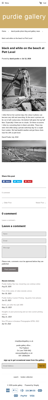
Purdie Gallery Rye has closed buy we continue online (21, 284)
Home (4, 31)
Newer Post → (41, 203)
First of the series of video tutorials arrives (17, 291)
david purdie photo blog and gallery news (25, 31)
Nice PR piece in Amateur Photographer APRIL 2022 (20, 321)
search (16, 377)
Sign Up (42, 366)
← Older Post (7, 203)
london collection (27, 377)
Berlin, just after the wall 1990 (12, 305)
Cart (44, 3)
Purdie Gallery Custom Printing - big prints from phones (21, 298)
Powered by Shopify (32, 385)
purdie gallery (17, 385)
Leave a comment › (9, 220)
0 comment (6, 193)
